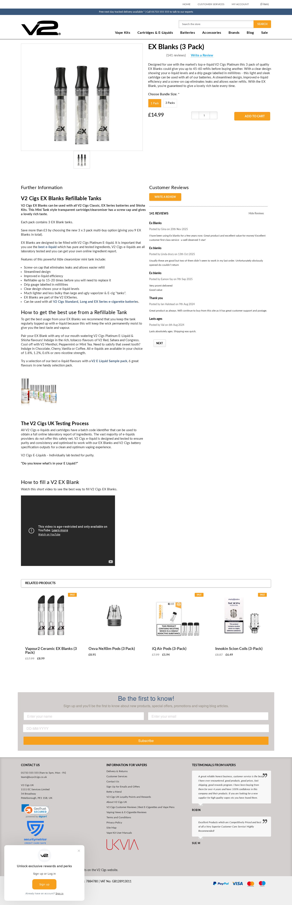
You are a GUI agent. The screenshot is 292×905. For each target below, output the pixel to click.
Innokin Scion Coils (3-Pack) (239, 649)
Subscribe (146, 740)
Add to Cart (255, 116)
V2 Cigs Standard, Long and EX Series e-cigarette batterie (95, 301)
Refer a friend (114, 791)
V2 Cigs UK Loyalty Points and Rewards (128, 797)
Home (186, 4)
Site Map (111, 827)
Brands (234, 32)
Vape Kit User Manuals (119, 833)
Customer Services (211, 4)
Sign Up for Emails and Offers (123, 786)
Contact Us (112, 781)
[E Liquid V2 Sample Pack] (39, 389)
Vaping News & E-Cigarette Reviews (126, 812)
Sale (264, 32)
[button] (35, 811)
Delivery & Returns (117, 771)
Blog (250, 32)
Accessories (211, 32)
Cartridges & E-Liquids (155, 32)
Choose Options (51, 674)
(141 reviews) (176, 55)
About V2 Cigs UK (116, 802)
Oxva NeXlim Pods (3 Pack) (111, 649)
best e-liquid (47, 247)
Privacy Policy (114, 822)
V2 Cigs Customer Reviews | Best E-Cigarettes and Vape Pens (140, 807)
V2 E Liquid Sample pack (109, 361)
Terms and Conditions (118, 817)
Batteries (187, 32)
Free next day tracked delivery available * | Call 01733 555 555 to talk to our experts (146, 11)
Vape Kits (122, 32)
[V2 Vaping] (54, 27)
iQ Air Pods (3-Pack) (169, 649)
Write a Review (202, 55)
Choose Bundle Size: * (163, 94)
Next (159, 343)
